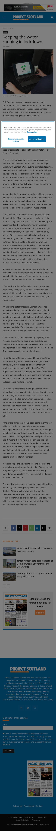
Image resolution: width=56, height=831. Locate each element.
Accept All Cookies (36, 139)
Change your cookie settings (16, 140)
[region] (28, 134)
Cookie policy (32, 132)
